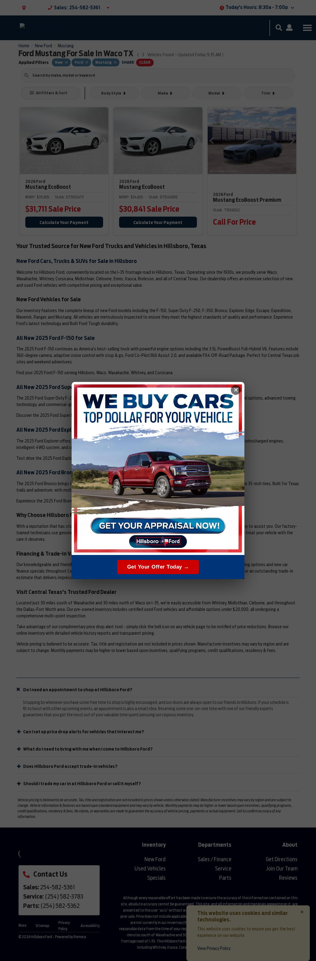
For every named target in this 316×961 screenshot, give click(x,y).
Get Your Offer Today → (158, 567)
